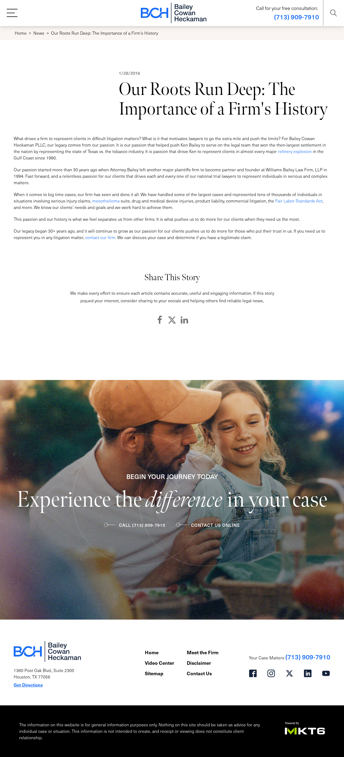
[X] (172, 320)
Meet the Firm (202, 652)
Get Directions (28, 685)
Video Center (159, 662)
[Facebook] (159, 320)
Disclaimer (199, 662)
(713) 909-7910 (296, 17)
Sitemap (154, 673)
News (38, 33)
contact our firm (100, 237)
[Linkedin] (184, 320)
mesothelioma (106, 201)
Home (21, 33)
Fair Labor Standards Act (298, 201)
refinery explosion (295, 151)
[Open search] (333, 13)
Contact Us (199, 673)
